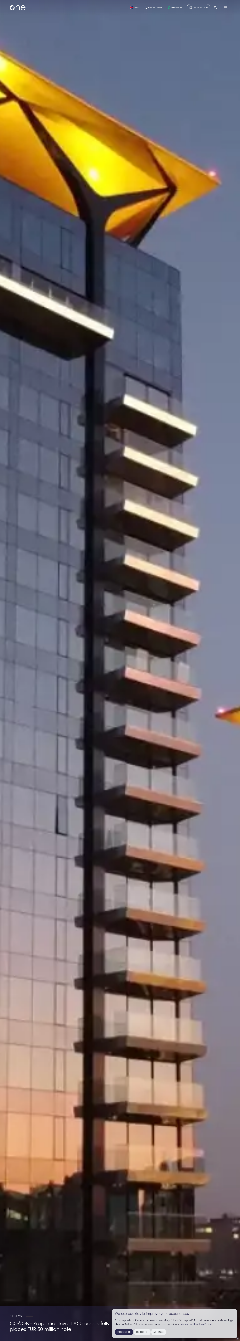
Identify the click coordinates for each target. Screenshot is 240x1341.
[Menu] (225, 7)
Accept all (124, 1332)
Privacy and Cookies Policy (195, 1324)
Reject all (142, 1332)
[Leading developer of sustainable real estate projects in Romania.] (17, 7)
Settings (158, 1332)
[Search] (215, 7)
